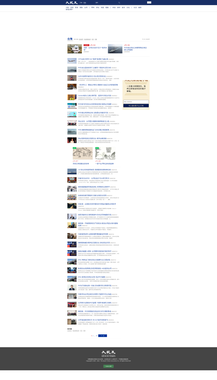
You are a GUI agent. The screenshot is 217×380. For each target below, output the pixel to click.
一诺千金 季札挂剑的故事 (104, 164)
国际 (81, 7)
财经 (118, 7)
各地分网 (69, 9)
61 (96, 335)
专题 (102, 7)
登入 (149, 2)
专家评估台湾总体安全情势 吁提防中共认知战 (94, 294)
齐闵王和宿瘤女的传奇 (81, 164)
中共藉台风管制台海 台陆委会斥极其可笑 (93, 113)
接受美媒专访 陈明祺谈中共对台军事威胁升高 (94, 215)
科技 (114, 7)
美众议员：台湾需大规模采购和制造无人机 (93, 121)
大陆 (67, 7)
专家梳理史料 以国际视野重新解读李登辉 (93, 234)
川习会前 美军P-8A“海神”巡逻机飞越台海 (93, 59)
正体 (81, 2)
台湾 (85, 7)
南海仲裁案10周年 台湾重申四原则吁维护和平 (95, 251)
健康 (139, 7)
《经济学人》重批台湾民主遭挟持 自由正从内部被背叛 (98, 85)
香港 (76, 7)
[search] (107, 2)
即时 (93, 7)
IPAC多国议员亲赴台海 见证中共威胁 (91, 277)
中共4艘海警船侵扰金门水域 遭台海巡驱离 (93, 130)
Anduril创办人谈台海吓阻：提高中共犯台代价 (94, 95)
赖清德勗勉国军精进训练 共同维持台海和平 (94, 187)
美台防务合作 (87, 39)
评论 (97, 7)
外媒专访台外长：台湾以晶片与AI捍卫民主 (93, 178)
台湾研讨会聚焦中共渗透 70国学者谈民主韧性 (95, 303)
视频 (106, 7)
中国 (96, 39)
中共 (93, 39)
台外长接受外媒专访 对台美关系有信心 (92, 76)
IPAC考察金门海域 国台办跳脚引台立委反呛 (94, 260)
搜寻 (119, 2)
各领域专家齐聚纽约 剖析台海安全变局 (92, 195)
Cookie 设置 (108, 366)
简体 (84, 2)
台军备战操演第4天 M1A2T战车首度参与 (93, 320)
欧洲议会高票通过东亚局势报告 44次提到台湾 (95, 268)
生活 (135, 7)
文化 (128, 7)
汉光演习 (81, 39)
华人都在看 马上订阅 (136, 105)
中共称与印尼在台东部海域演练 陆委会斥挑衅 (94, 104)
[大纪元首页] (72, 2)
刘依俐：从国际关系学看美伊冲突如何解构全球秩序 (97, 204)
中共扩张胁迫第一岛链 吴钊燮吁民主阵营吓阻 (94, 285)
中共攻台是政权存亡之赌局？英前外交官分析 (94, 68)
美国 (71, 7)
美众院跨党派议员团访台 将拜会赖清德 (92, 138)
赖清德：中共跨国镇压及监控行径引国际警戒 (94, 311)
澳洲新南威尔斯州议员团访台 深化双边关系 (94, 243)
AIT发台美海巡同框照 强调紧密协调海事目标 (94, 170)
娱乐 (123, 7)
